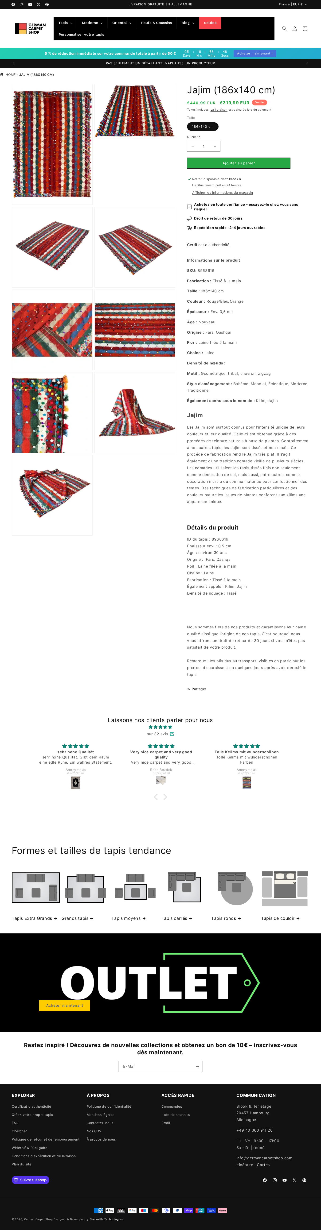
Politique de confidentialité (109, 1106)
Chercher (19, 1131)
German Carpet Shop (38, 1219)
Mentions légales (101, 1114)
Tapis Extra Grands (32, 918)
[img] (160, 727)
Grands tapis (75, 918)
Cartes (263, 1164)
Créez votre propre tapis (32, 1114)
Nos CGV (94, 1131)
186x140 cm (203, 126)
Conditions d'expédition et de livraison (44, 1156)
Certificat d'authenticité (208, 245)
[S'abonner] (197, 1066)
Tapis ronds (223, 918)
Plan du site (21, 1164)
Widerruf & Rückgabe (29, 1147)
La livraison (219, 109)
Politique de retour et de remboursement (45, 1139)
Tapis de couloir (278, 918)
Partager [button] (199, 689)
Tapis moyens (126, 918)
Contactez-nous (100, 1123)
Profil (165, 1123)
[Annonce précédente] (13, 63)
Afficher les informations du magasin (222, 193)
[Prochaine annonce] (307, 63)
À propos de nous (101, 1139)
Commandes (171, 1106)
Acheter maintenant (64, 1005)
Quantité (193, 137)
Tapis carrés (174, 918)
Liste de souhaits (175, 1114)
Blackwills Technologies (106, 1219)
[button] (284, 28)
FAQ (15, 1123)
